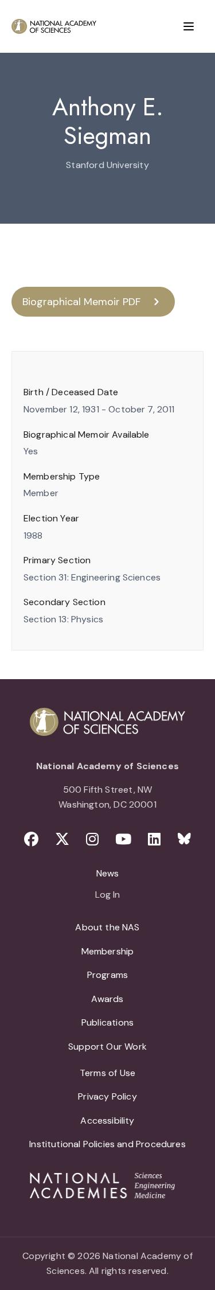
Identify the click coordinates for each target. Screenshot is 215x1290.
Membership (107, 951)
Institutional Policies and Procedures (107, 1144)
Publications (107, 1022)
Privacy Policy (107, 1096)
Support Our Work (107, 1046)
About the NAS (107, 927)
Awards (107, 999)
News (107, 873)
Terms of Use (107, 1073)
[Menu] (189, 26)
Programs (107, 975)
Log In (107, 895)
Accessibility (107, 1120)
